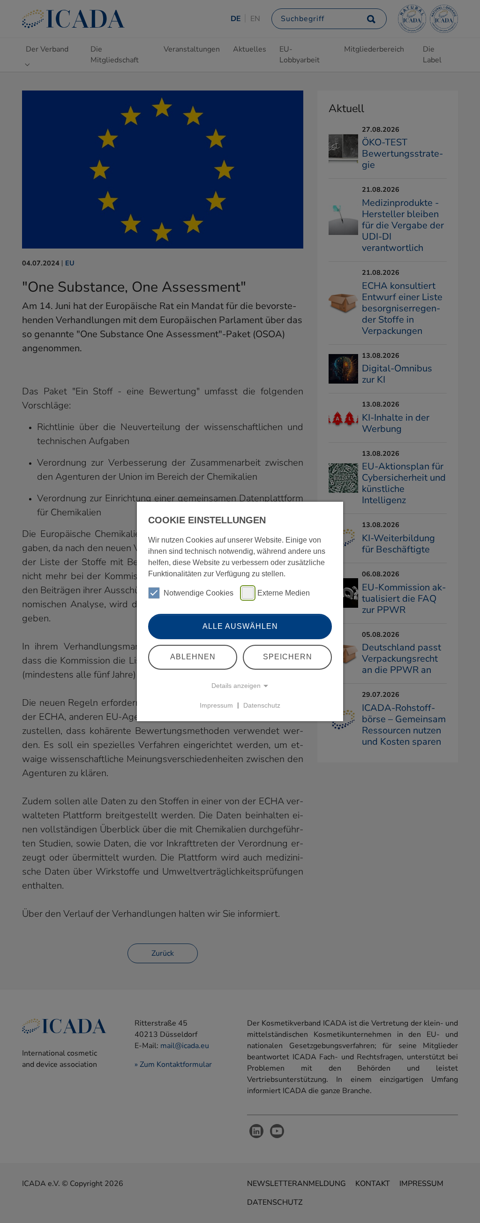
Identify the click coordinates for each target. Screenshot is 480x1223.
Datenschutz (261, 705)
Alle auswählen (240, 626)
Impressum (216, 705)
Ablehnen (193, 657)
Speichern (287, 657)
